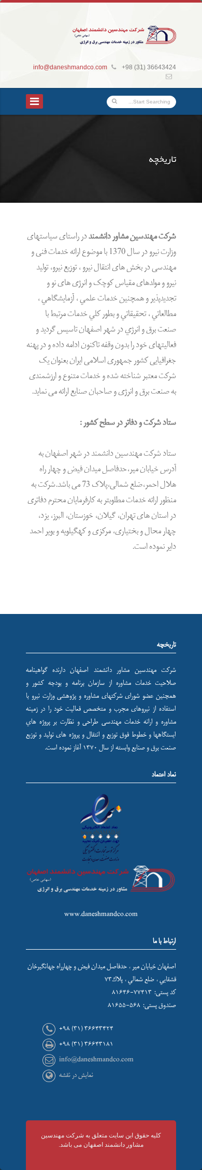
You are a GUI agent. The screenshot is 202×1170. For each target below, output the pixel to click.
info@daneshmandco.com (70, 67)
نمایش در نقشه (76, 1075)
